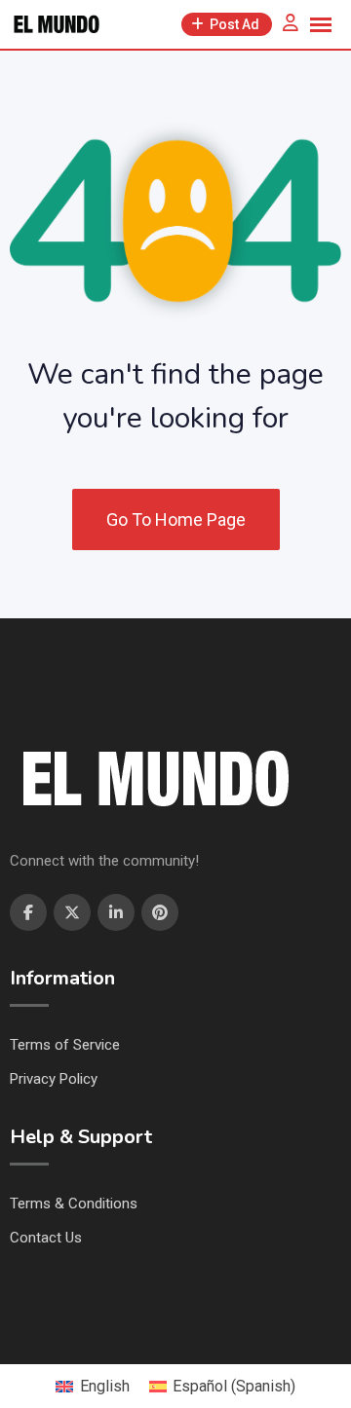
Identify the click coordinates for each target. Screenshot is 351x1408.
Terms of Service (65, 1045)
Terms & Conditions (73, 1203)
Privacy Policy (54, 1079)
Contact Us (46, 1237)
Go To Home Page (176, 519)
